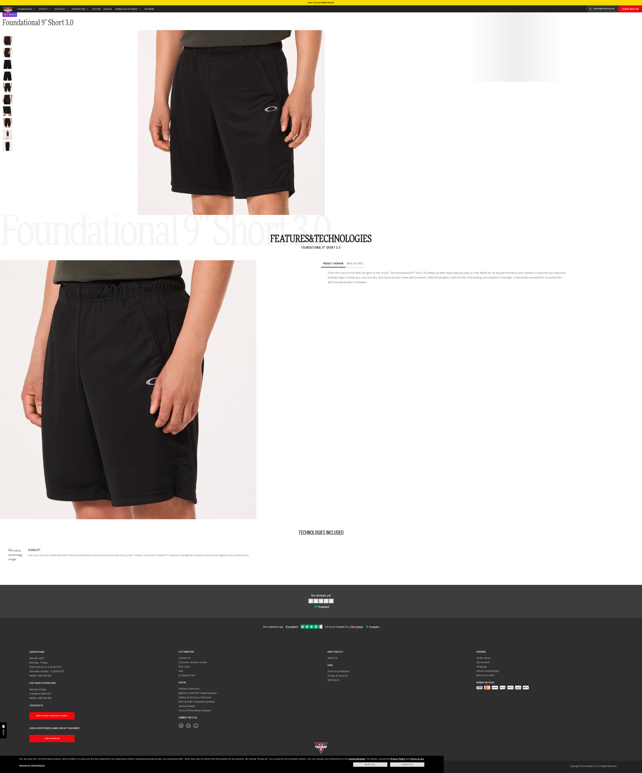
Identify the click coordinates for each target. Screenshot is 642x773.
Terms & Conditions (339, 671)
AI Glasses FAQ (187, 675)
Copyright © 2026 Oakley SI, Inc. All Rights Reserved (593, 766)
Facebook (181, 725)
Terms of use (417, 759)
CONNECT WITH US (188, 717)
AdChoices (333, 680)
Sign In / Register (630, 9)
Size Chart (184, 666)
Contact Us (185, 657)
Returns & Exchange (487, 670)
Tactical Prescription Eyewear (195, 710)
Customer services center (193, 662)
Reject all (370, 764)
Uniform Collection (189, 688)
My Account (483, 662)
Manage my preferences (32, 765)
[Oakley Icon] (7, 8)
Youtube (195, 725)
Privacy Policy (397, 759)
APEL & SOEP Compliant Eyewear (197, 701)
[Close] (372, 264)
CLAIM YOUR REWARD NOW (52, 738)
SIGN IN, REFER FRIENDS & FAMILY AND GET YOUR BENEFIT (52, 716)
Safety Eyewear (187, 706)
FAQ (181, 670)
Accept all (407, 764)
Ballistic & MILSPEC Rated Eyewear (198, 693)
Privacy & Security (337, 675)
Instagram (188, 725)
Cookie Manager (356, 759)
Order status (483, 657)
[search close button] (620, 7)
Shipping (481, 666)
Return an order (485, 675)
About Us (333, 657)
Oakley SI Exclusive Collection (195, 697)
